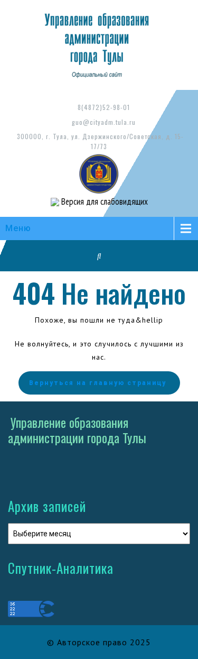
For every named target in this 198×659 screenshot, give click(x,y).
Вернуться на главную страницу (97, 383)
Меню (18, 228)
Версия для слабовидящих (103, 201)
